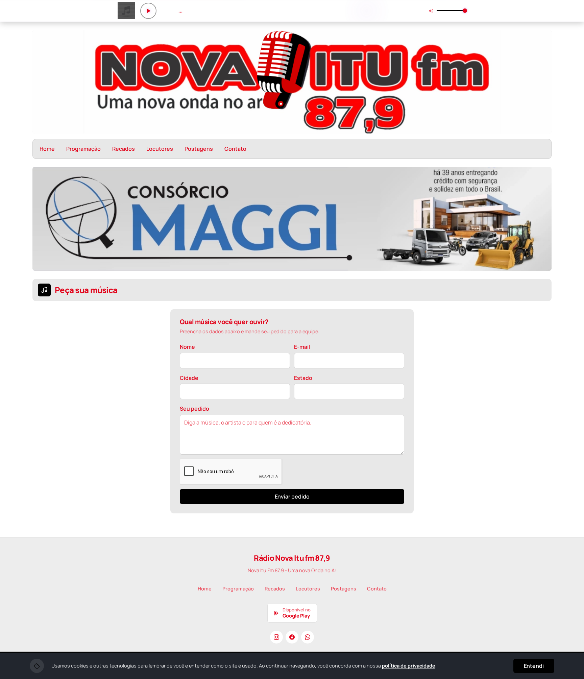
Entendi (534, 666)
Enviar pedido (292, 496)
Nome (187, 346)
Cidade (189, 378)
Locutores (159, 148)
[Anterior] (42, 219)
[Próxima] (541, 219)
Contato (235, 148)
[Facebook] (292, 637)
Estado (303, 378)
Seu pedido (194, 408)
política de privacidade (408, 665)
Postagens (199, 148)
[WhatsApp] (307, 637)
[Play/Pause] (148, 11)
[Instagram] (276, 637)
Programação (83, 148)
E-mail (302, 346)
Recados (123, 148)
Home (47, 148)
